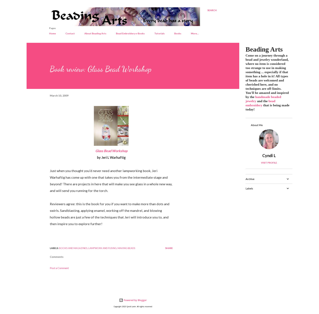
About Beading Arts (95, 33)
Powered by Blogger (135, 300)
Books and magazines (73, 248)
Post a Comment (59, 268)
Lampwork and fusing (102, 248)
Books (177, 33)
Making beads (126, 248)
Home (52, 33)
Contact (70, 33)
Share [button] (169, 248)
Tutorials (159, 33)
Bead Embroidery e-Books (130, 33)
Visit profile (269, 162)
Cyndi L (269, 155)
